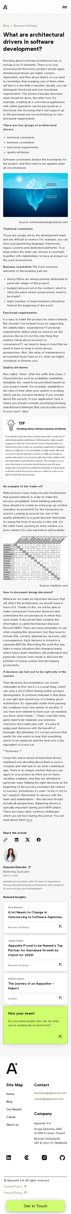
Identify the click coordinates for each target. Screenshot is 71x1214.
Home (10, 1094)
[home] (15, 8)
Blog (6, 25)
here (29, 820)
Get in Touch (35, 1206)
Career (11, 1117)
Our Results (14, 1109)
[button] (65, 7)
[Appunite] (10, 1068)
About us (13, 1124)
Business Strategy (25, 25)
